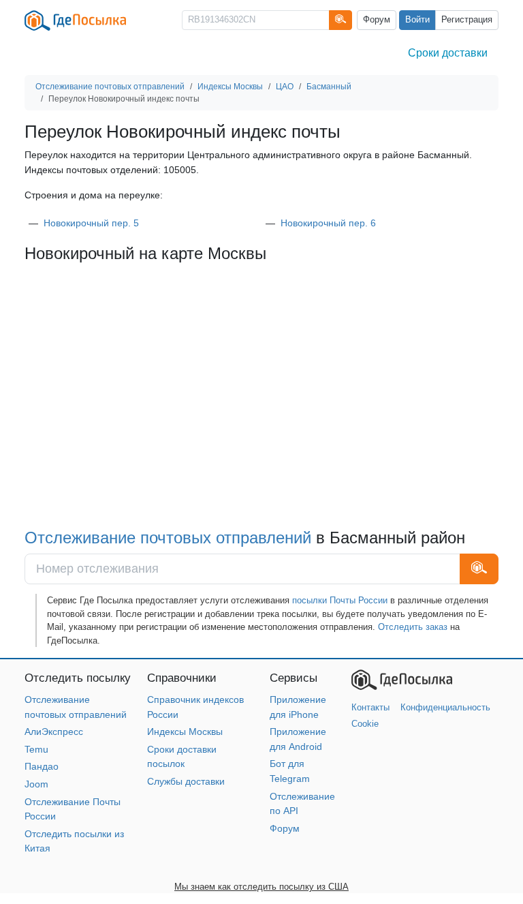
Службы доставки (186, 781)
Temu (36, 749)
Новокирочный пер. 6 (328, 222)
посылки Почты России (339, 600)
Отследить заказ (412, 627)
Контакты (370, 707)
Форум (376, 20)
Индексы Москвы (185, 731)
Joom (36, 784)
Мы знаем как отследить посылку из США (261, 887)
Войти (417, 20)
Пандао (42, 766)
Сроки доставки (448, 53)
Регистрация (466, 20)
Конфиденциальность (445, 707)
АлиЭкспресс (54, 731)
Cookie (365, 724)
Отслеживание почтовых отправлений (168, 538)
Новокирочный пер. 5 (91, 222)
